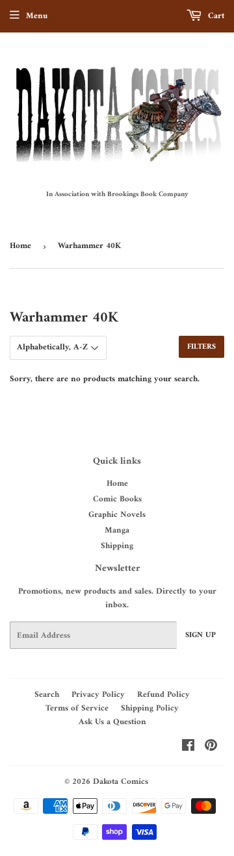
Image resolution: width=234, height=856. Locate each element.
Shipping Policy (150, 708)
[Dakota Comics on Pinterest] (211, 747)
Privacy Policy (98, 694)
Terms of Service (77, 708)
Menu (36, 15)
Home (20, 245)
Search (46, 694)
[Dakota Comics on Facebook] (188, 747)
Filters (201, 347)
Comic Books (117, 499)
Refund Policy (163, 694)
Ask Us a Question (112, 721)
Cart (214, 15)
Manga (117, 530)
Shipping (117, 545)
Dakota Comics (120, 781)
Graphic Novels (117, 514)
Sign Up (200, 635)
